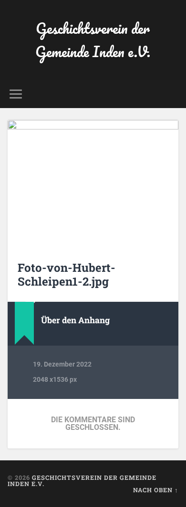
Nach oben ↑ (155, 490)
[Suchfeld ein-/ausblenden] (171, 94)
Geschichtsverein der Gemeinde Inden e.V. (92, 40)
